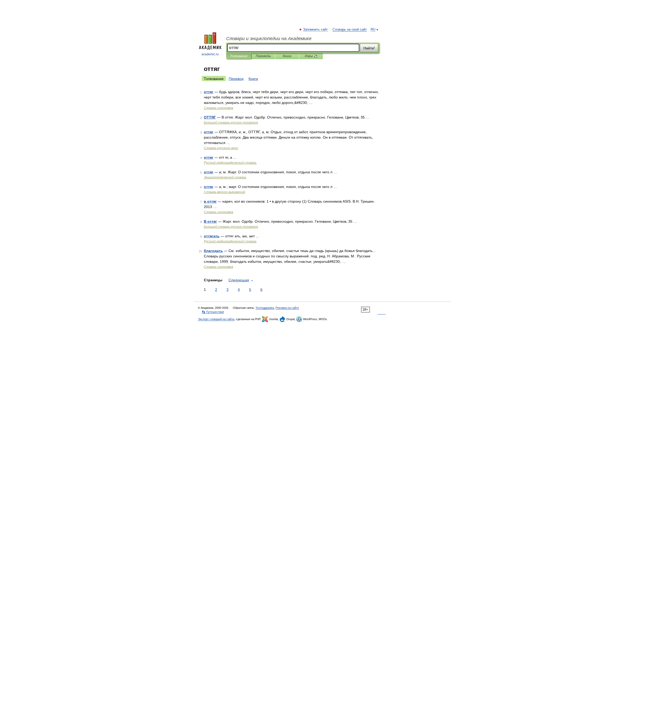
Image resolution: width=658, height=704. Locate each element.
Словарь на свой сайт (350, 29)
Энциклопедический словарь (225, 177)
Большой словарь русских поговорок (231, 122)
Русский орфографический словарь (230, 163)
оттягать (212, 236)
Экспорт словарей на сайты (216, 319)
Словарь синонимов (218, 108)
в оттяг (210, 201)
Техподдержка (264, 307)
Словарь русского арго (221, 148)
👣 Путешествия (213, 311)
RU (373, 29)
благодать (213, 251)
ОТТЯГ (210, 117)
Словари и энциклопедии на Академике (269, 38)
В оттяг (210, 221)
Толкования (238, 56)
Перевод (236, 79)
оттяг (208, 92)
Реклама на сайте (287, 307)
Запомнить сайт (316, 29)
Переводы (263, 56)
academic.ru (210, 54)
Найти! (369, 48)
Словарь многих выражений (224, 192)
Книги (287, 56)
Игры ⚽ (311, 56)
